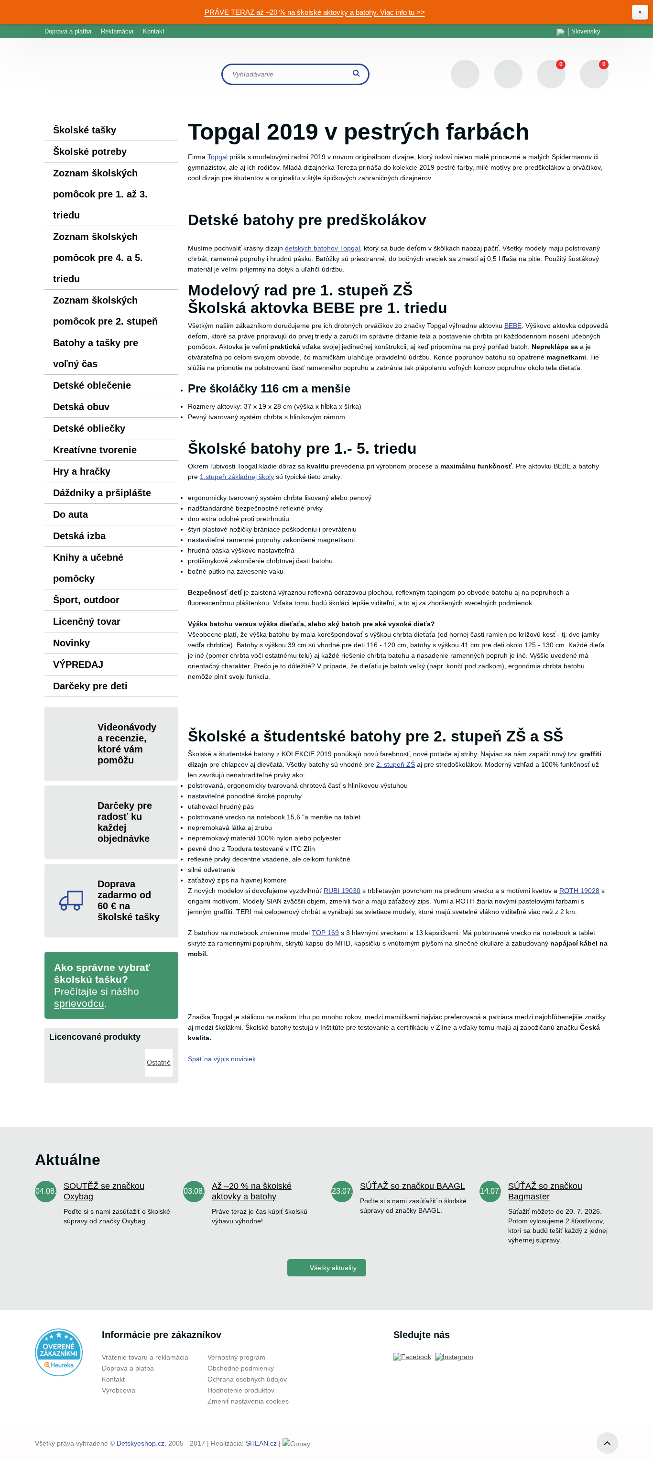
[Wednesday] (64, 1052)
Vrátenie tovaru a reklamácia (145, 1357)
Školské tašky (84, 130)
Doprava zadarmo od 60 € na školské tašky (129, 900)
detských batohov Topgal (322, 248)
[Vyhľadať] (358, 74)
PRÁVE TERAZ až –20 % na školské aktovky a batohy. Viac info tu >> (315, 12)
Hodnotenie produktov (240, 1390)
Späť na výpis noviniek (222, 1059)
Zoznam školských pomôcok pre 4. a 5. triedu (98, 257)
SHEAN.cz (261, 1443)
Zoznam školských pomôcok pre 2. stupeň (105, 311)
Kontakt (153, 31)
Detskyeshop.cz (140, 1443)
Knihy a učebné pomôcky (88, 568)
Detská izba (79, 536)
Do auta (70, 514)
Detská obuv (81, 407)
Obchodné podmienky (240, 1368)
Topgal (217, 157)
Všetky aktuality (333, 1268)
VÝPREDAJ (78, 664)
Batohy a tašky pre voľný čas (95, 353)
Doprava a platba (67, 31)
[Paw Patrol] (127, 1052)
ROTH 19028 (579, 890)
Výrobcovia (118, 1390)
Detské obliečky (89, 428)
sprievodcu (79, 1003)
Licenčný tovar (86, 621)
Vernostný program (236, 1357)
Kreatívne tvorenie (95, 450)
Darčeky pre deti (90, 686)
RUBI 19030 (342, 890)
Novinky (71, 643)
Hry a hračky (81, 471)
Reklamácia (117, 31)
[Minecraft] (95, 1052)
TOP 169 (325, 932)
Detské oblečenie (92, 385)
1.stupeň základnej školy (237, 476)
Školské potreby (90, 151)
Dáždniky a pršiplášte (102, 493)
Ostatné (159, 1062)
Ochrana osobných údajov (247, 1379)
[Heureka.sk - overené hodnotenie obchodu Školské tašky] (59, 1352)
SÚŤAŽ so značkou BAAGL (412, 1186)
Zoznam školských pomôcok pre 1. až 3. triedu (100, 194)
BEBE (513, 325)
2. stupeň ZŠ (395, 764)
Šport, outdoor (86, 600)
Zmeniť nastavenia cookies (248, 1401)
